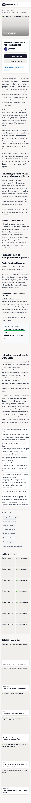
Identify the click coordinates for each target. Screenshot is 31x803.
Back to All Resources (16, 61)
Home (3, 10)
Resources (10, 10)
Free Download (17, 56)
